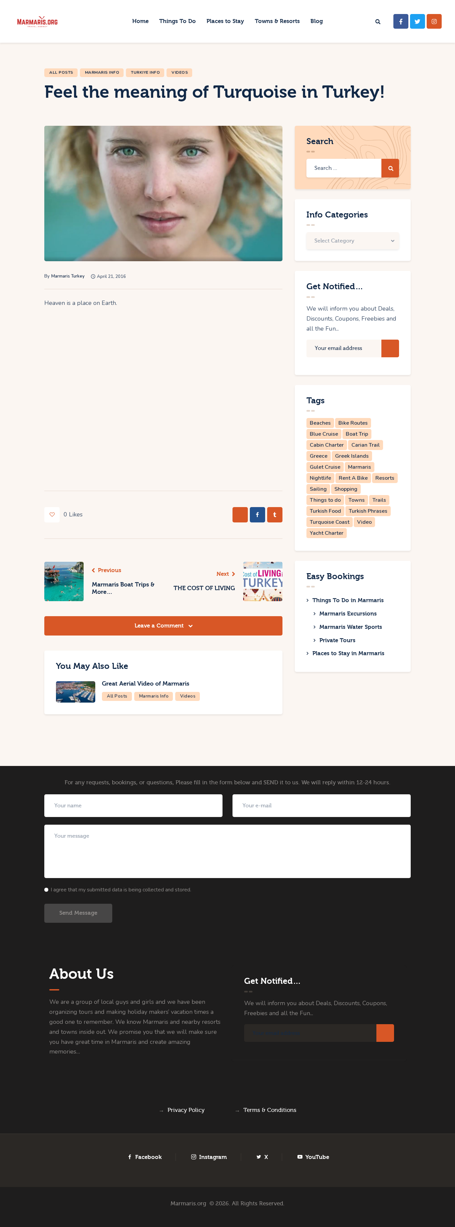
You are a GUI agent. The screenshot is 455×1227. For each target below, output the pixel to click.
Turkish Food (325, 511)
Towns (356, 500)
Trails (379, 500)
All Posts (61, 72)
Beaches (320, 423)
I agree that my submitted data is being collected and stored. (121, 889)
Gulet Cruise (325, 467)
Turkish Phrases (368, 511)
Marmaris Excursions (348, 613)
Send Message (78, 913)
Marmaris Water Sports (350, 627)
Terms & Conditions (269, 1110)
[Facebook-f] (400, 21)
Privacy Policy (186, 1110)
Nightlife (320, 478)
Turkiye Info (145, 72)
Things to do (325, 500)
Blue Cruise (324, 434)
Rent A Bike (353, 478)
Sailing (318, 489)
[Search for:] (352, 168)
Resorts (384, 478)
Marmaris (359, 467)
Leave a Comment (160, 626)
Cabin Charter (327, 445)
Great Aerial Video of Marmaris (145, 683)
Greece (318, 456)
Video (364, 522)
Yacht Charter (326, 533)
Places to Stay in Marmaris (348, 653)
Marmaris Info (102, 72)
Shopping (345, 489)
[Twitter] (417, 21)
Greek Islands (352, 456)
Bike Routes (353, 423)
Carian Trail (365, 445)
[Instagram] (434, 21)
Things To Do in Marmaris (348, 600)
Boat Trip (357, 434)
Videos (180, 72)
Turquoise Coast (329, 522)
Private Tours (337, 640)
